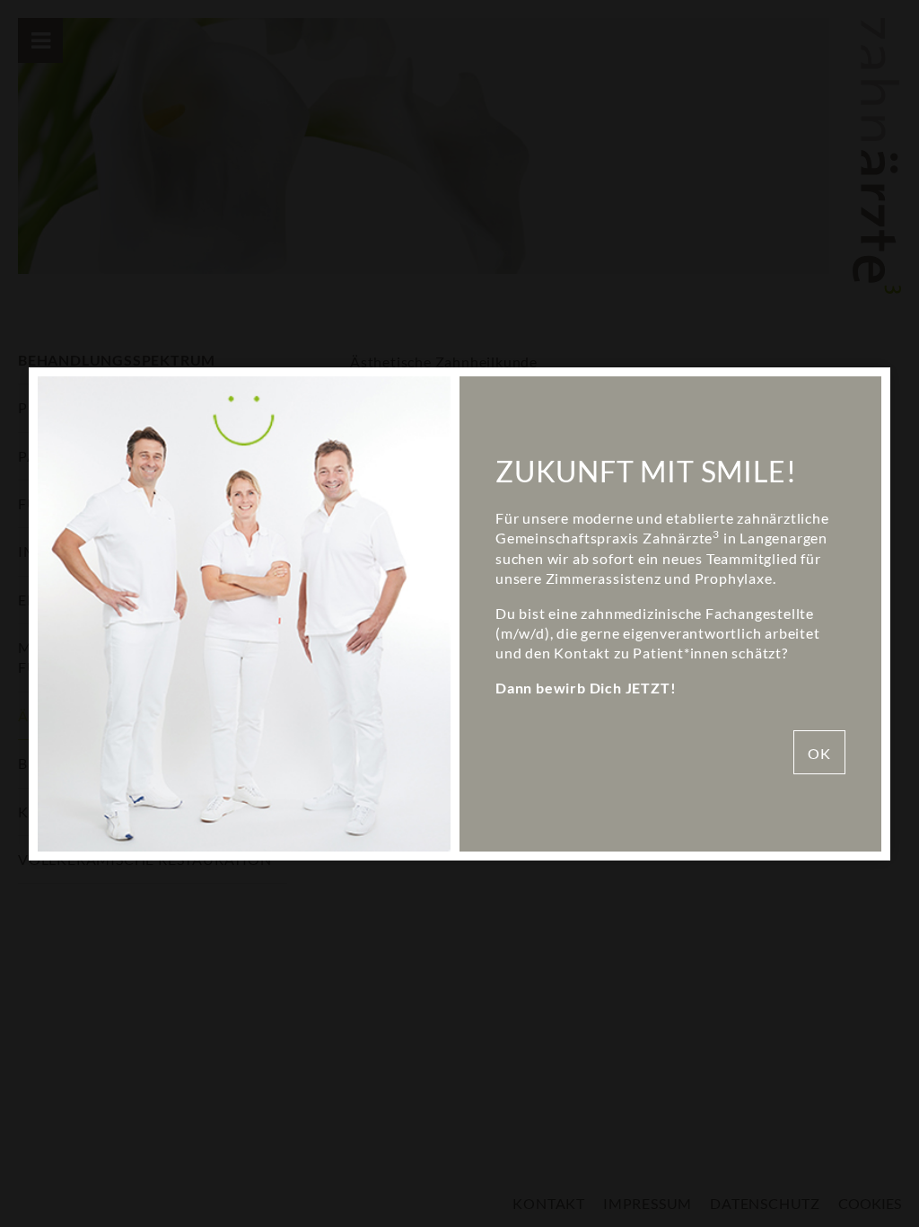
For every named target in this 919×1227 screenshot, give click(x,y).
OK (819, 753)
